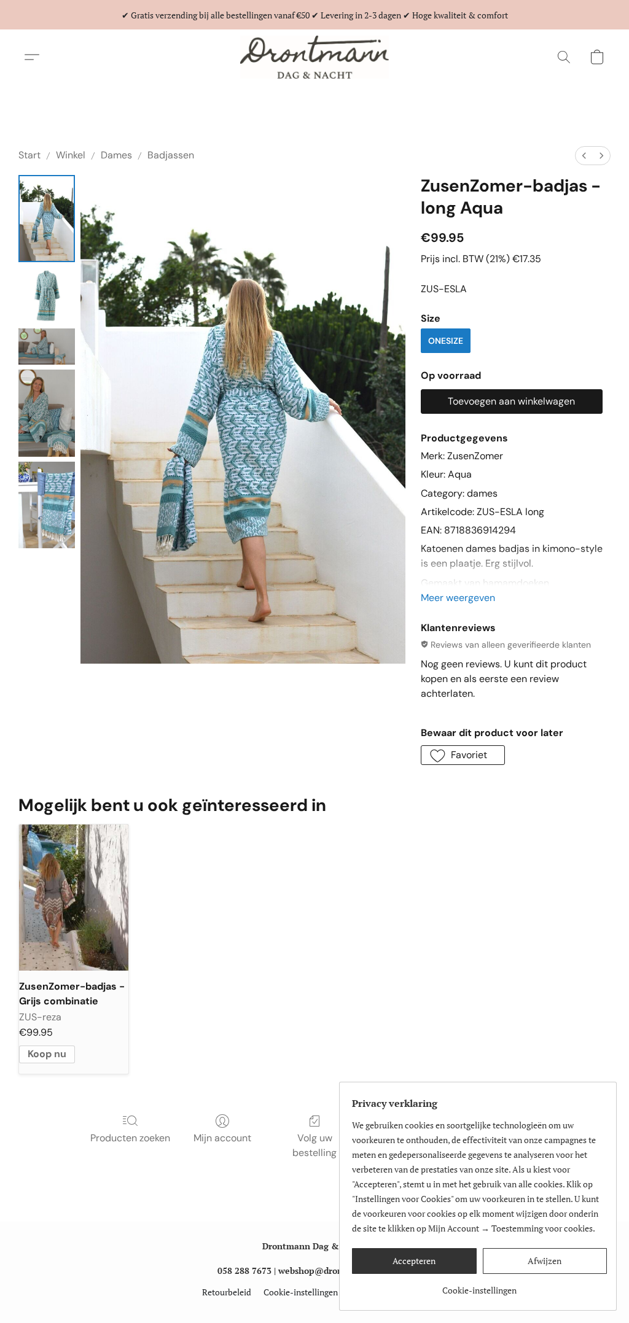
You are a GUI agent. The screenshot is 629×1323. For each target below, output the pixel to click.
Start (29, 155)
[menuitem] (584, 156)
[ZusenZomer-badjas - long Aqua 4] (46, 505)
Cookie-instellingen (301, 1292)
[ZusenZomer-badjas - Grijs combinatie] (73, 897)
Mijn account (222, 1137)
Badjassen (170, 155)
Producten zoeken (130, 1137)
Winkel (70, 155)
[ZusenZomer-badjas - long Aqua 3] (46, 413)
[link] (479, 1286)
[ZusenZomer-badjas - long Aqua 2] (46, 346)
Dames (116, 155)
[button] (314, 57)
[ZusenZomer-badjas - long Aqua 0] (46, 218)
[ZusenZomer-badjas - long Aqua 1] (46, 295)
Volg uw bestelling (314, 1145)
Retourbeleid (226, 1292)
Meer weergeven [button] (458, 597)
